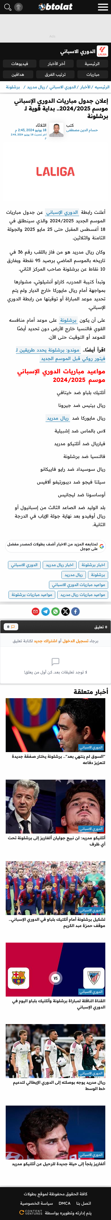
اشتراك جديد (45, 640)
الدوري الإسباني (62, 212)
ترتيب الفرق (55, 74)
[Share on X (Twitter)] (65, 611)
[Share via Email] (35, 611)
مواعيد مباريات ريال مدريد (82, 594)
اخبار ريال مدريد (59, 564)
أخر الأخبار (56, 63)
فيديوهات (19, 63)
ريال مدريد (58, 418)
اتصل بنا (83, 1203)
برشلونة (68, 320)
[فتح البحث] (8, 7)
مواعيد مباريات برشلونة (32, 594)
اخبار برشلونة (93, 564)
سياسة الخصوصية (36, 1203)
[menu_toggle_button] (103, 7)
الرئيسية (92, 63)
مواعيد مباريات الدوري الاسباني (78, 584)
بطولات (30, 1193)
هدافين (18, 74)
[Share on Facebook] (75, 611)
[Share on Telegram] (45, 611)
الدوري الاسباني (24, 564)
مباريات (93, 74)
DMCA (65, 1203)
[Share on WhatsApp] (55, 611)
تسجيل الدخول (76, 640)
